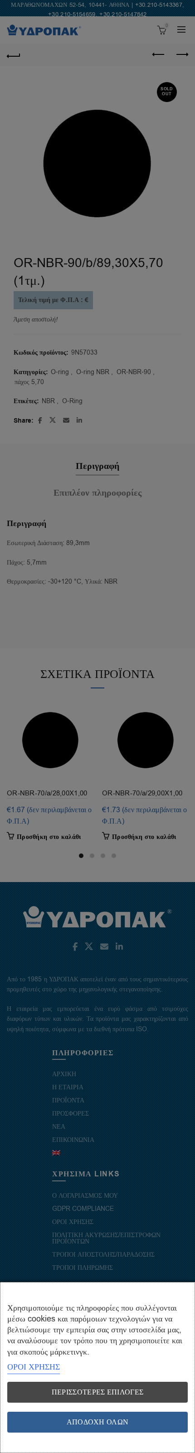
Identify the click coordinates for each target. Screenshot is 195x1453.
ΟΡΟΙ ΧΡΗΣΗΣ (33, 1366)
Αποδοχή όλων (98, 1422)
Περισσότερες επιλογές (97, 1392)
